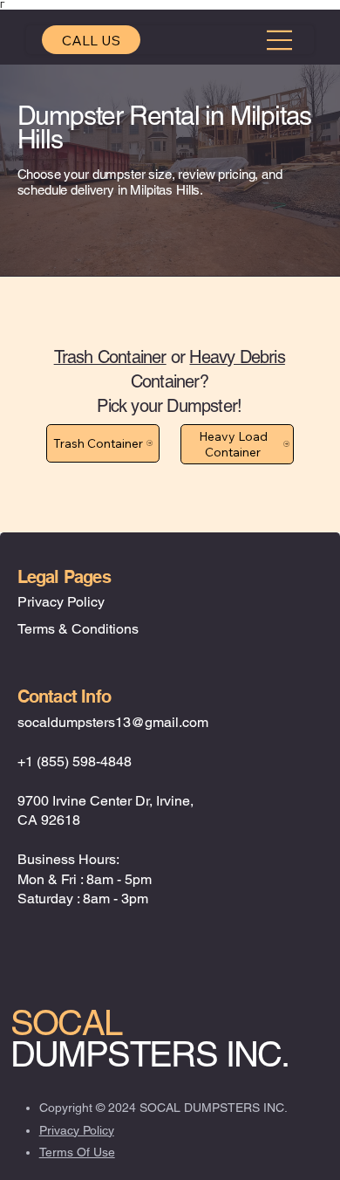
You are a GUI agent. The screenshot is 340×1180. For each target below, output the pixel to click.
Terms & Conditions (78, 629)
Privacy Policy (61, 601)
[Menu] (280, 40)
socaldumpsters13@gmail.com (112, 722)
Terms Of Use (77, 1152)
